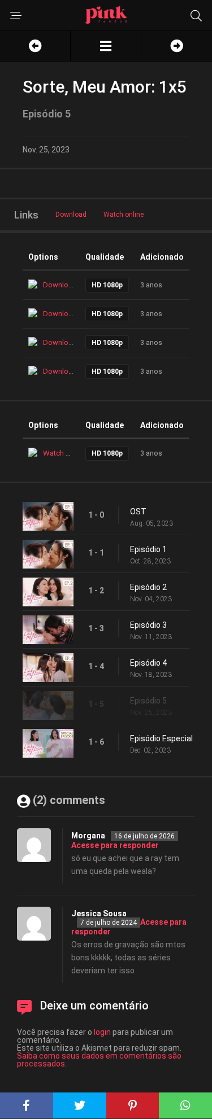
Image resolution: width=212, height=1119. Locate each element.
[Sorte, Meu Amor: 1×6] (176, 46)
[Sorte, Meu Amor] (106, 46)
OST (138, 511)
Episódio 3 (148, 625)
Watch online (123, 214)
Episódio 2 (148, 587)
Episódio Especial (161, 738)
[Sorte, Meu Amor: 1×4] (35, 46)
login (102, 1032)
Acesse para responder (115, 845)
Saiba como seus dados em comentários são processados (99, 1059)
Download (70, 214)
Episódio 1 (148, 549)
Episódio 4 (148, 662)
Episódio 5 (148, 700)
